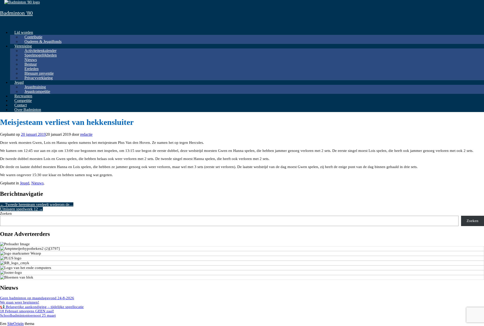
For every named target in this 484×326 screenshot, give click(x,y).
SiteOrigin (15, 323)
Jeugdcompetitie (37, 91)
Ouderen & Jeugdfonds (43, 41)
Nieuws (37, 183)
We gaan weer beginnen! (19, 302)
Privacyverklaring (38, 78)
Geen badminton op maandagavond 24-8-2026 (37, 298)
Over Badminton (27, 109)
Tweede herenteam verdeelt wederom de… (36, 204)
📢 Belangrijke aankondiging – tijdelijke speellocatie (42, 307)
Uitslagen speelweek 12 (21, 209)
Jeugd (19, 82)
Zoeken (6, 213)
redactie (86, 134)
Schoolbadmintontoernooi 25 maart (28, 315)
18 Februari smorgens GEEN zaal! (27, 311)
